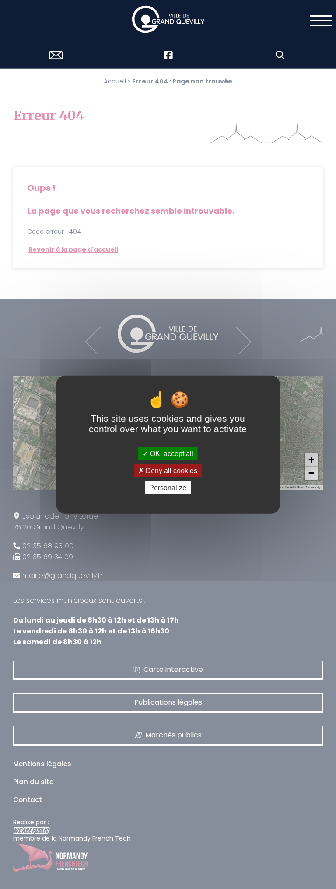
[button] (311, 460)
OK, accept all (170, 453)
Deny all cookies (170, 470)
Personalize (167, 487)
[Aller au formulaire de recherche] (280, 55)
